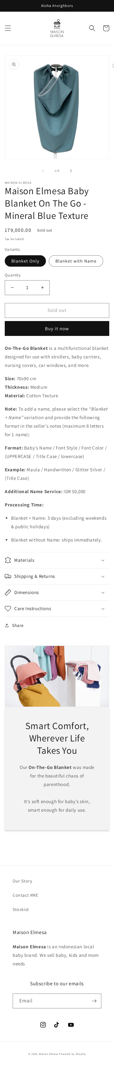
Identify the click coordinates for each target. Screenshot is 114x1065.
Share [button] (18, 625)
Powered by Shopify (72, 1054)
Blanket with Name (76, 261)
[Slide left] (43, 171)
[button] (8, 28)
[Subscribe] (94, 1001)
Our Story (22, 881)
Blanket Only (25, 261)
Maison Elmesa (48, 1054)
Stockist (21, 909)
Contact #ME (25, 895)
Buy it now (57, 328)
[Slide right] (71, 171)
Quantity (13, 275)
